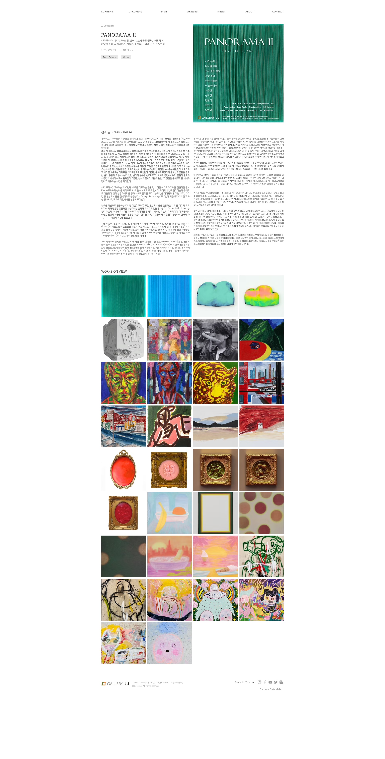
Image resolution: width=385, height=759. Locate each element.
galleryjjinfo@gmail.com (158, 682)
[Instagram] (259, 682)
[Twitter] (276, 682)
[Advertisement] (120, 730)
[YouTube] (270, 682)
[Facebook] (265, 682)
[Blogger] (281, 682)
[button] (123, 296)
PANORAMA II (118, 35)
